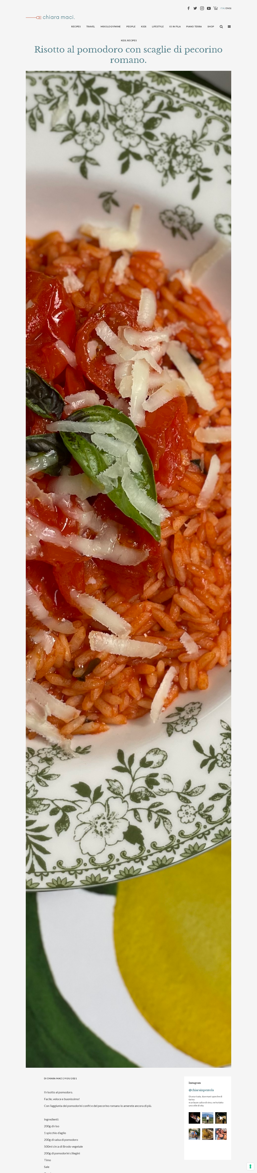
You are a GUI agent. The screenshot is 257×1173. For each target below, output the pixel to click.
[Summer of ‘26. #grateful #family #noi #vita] (221, 1118)
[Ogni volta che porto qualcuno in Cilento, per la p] (221, 1134)
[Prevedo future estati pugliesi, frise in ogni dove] (194, 1134)
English (231, 8)
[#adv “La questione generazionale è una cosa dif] (208, 1118)
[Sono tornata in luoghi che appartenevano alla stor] (208, 1134)
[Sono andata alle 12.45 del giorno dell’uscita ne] (194, 1118)
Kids (123, 40)
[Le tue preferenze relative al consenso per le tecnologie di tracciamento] (250, 1166)
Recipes (132, 40)
